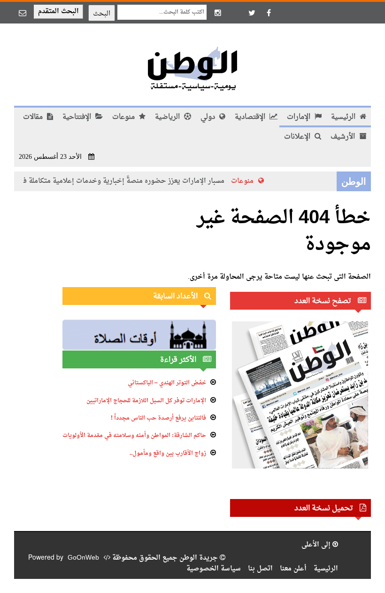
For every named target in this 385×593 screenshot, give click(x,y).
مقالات (34, 117)
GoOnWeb (83, 558)
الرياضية (168, 117)
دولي (208, 117)
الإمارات (299, 117)
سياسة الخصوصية (213, 568)
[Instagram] (217, 12)
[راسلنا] (22, 12)
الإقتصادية (251, 117)
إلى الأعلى (316, 544)
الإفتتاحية (77, 117)
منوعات (124, 117)
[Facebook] (268, 12)
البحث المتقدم (58, 11)
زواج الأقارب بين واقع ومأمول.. (168, 453)
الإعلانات (298, 137)
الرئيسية (344, 117)
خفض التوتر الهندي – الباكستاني (167, 383)
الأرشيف (344, 137)
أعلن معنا (293, 568)
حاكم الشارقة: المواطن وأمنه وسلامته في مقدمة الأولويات (134, 435)
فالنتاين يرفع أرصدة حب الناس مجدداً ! (158, 418)
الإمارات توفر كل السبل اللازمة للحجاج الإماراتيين (146, 401)
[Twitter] (251, 12)
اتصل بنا (260, 568)
